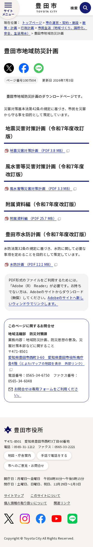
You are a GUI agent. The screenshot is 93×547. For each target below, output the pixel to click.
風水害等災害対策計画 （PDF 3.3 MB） (41, 188)
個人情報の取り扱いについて (25, 503)
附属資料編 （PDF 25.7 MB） (33, 218)
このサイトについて (45, 495)
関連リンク (62, 503)
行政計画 (27, 27)
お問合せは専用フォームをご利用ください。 (46, 391)
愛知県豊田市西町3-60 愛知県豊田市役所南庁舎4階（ (46, 360)
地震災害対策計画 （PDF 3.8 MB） (37, 150)
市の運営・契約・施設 (62, 22)
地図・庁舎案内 (19, 455)
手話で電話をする (54, 455)
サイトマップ (14, 495)
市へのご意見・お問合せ (26, 465)
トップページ (32, 22)
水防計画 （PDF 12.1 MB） (31, 264)
